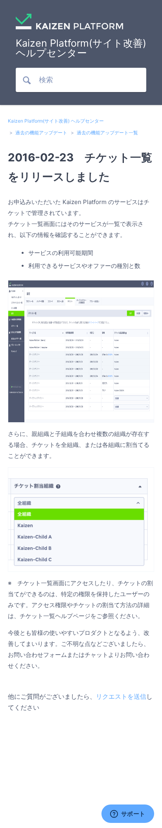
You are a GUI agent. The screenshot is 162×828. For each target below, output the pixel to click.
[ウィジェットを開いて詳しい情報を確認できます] (127, 814)
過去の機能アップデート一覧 (107, 133)
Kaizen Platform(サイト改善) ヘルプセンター (56, 121)
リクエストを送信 (121, 696)
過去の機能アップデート (41, 133)
